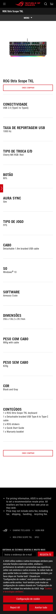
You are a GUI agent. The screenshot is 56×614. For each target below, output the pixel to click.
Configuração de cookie (28, 598)
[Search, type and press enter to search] (45, 4)
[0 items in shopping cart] (52, 4)
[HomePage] (4, 530)
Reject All (15, 607)
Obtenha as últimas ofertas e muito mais (23, 549)
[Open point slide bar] (1, 188)
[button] (4, 4)
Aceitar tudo (41, 607)
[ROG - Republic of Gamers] (28, 4)
